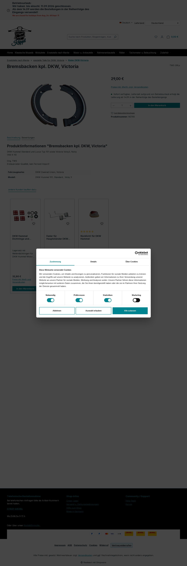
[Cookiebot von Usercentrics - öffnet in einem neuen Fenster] (137, 253)
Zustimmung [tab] (55, 262)
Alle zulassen (130, 311)
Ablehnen (57, 311)
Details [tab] (93, 262)
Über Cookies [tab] (132, 262)
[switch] (79, 300)
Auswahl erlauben (93, 311)
